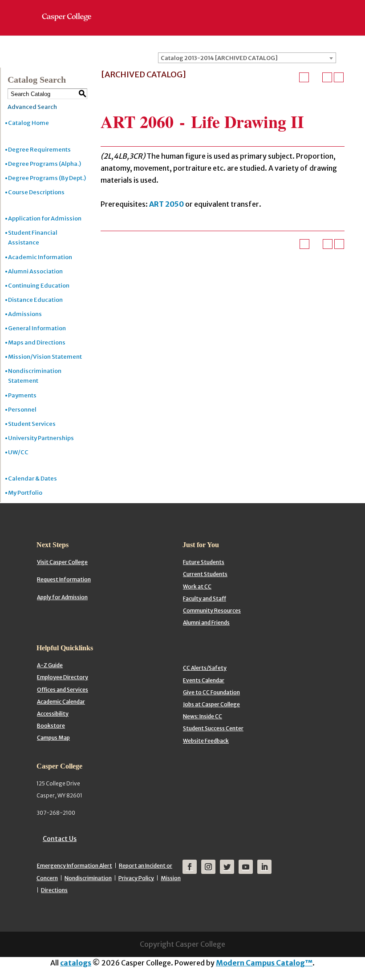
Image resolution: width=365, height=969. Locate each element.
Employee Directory (62, 677)
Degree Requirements (39, 149)
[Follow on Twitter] (227, 867)
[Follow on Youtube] (246, 867)
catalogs (75, 962)
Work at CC (197, 586)
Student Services (32, 424)
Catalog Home (28, 123)
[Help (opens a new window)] (339, 77)
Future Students (203, 562)
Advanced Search (32, 107)
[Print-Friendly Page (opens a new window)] (327, 77)
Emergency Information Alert (74, 865)
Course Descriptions (36, 192)
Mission (171, 878)
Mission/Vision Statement (45, 356)
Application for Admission (44, 218)
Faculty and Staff (204, 598)
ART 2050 (166, 204)
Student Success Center (213, 728)
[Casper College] (71, 8)
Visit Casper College (62, 562)
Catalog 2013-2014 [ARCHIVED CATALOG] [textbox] (219, 58)
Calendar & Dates (32, 478)
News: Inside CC (202, 716)
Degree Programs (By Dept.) (47, 178)
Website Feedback (206, 740)
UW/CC (18, 452)
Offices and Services (62, 689)
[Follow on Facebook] (189, 867)
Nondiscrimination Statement (34, 375)
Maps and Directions (36, 342)
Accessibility (53, 713)
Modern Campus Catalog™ (264, 962)
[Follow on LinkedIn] (264, 867)
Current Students (205, 574)
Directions (54, 890)
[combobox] (247, 57)
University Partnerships (41, 438)
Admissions (25, 314)
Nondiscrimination (88, 878)
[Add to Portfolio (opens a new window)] (304, 77)
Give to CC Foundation (211, 692)
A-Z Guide (50, 665)
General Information (37, 328)
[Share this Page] (315, 77)
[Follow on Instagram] (208, 867)
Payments (22, 395)
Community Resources (212, 610)
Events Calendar (203, 680)
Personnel (22, 409)
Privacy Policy (136, 878)
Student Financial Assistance (32, 237)
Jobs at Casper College (211, 704)
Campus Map (53, 737)
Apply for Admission (62, 597)
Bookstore (51, 725)
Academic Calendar (61, 701)
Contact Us (60, 839)
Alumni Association (35, 271)
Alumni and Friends (206, 622)
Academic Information (40, 257)
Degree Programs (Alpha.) (44, 164)
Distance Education (35, 300)
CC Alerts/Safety (205, 668)
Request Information (64, 579)
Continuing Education (38, 285)
